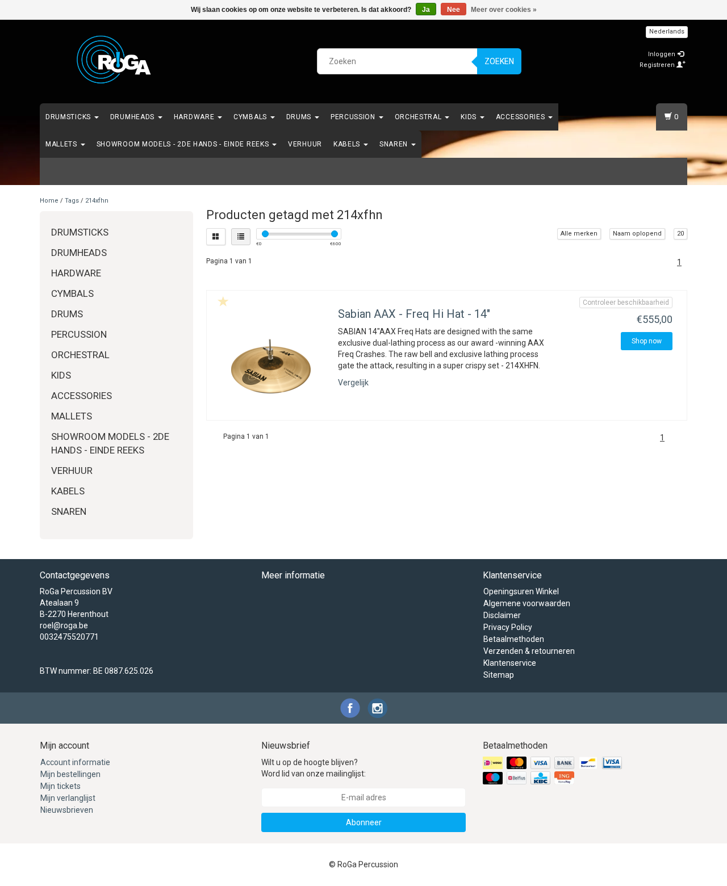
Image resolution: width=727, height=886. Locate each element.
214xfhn (96, 200)
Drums (300, 117)
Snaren (394, 144)
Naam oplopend (637, 233)
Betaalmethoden (513, 639)
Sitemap (498, 674)
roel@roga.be (64, 625)
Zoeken (499, 61)
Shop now (647, 341)
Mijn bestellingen (70, 774)
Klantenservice (509, 662)
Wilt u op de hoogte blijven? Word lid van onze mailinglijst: (313, 768)
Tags (72, 200)
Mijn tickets (60, 786)
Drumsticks (69, 117)
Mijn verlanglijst (67, 798)
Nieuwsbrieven (66, 809)
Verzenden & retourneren (529, 651)
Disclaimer (502, 615)
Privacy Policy (507, 627)
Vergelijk (353, 382)
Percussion (354, 117)
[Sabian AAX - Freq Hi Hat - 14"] (271, 366)
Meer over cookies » (504, 10)
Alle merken (579, 233)
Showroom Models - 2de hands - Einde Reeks (184, 144)
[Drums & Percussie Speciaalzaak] (114, 59)
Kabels (347, 144)
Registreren (658, 65)
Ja (426, 10)
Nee (453, 10)
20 (680, 233)
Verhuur (305, 144)
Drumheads (133, 117)
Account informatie (75, 762)
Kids (470, 117)
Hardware (195, 117)
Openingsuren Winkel (521, 591)
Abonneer (364, 822)
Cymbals (251, 117)
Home (49, 200)
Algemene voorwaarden (526, 603)
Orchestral (419, 117)
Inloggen (662, 54)
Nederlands (666, 31)
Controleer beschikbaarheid (626, 302)
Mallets (62, 144)
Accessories (521, 117)
